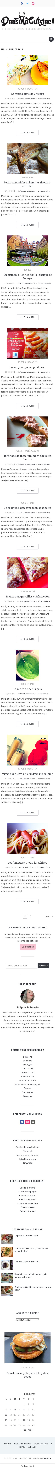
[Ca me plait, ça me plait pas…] (27, 343)
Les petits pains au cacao (27, 1261)
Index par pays (41, 1444)
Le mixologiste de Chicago (27, 93)
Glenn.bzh (27, 1151)
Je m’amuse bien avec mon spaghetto (27, 507)
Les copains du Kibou (27, 1203)
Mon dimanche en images (27, 1084)
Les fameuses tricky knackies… (27, 862)
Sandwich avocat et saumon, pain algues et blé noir (31, 1275)
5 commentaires (44, 191)
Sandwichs (27, 177)
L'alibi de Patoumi (27, 1199)
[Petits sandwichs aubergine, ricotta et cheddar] (27, 158)
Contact (32, 1447)
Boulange (27, 1061)
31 (33, 1425)
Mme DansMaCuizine (27, 99)
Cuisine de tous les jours (27, 1147)
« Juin (23, 1430)
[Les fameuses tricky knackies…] (27, 838)
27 (15, 1425)
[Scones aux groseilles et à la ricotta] (27, 572)
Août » (31, 1430)
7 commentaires (44, 464)
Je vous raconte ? (27, 89)
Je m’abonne (28, 947)
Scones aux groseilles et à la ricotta (28, 596)
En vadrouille (27, 1076)
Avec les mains (27, 1368)
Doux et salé (22, 451)
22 (24, 1420)
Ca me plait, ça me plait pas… (27, 367)
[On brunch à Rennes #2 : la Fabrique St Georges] (27, 250)
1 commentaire (43, 694)
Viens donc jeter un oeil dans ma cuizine (27, 774)
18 (6, 1420)
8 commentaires (44, 513)
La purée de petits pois (27, 689)
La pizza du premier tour (26, 1235)
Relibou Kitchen (27, 1211)
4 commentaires (44, 779)
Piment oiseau (28, 1207)
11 (6, 1415)
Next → (49, 916)
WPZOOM (47, 1459)
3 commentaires (44, 372)
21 (19, 1420)
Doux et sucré (27, 591)
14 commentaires (44, 283)
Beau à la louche (27, 1188)
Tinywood (27, 1163)
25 (6, 1425)
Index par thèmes (22, 1444)
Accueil (7, 1444)
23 (28, 1420)
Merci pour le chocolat (27, 1155)
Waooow (35, 451)
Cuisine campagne (27, 1191)
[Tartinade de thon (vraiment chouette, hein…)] (27, 432)
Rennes (27, 270)
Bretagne (27, 1065)
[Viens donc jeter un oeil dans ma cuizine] (27, 750)
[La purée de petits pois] (27, 665)
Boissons (27, 1057)
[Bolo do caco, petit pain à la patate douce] (27, 1348)
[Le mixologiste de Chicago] (27, 70)
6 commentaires (44, 99)
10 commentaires (43, 867)
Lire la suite (28, 133)
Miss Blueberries (27, 1159)
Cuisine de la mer (27, 1195)
